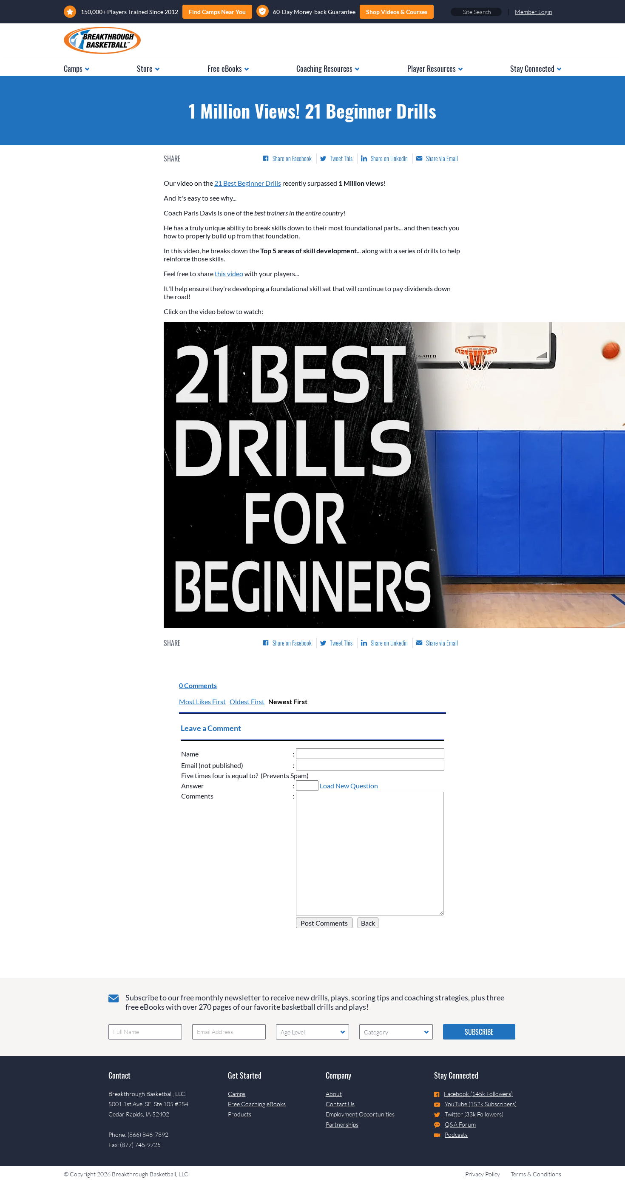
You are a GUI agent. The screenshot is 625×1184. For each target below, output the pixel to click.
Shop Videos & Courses (396, 11)
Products (239, 1114)
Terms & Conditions (536, 1174)
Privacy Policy (482, 1174)
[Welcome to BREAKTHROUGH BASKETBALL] (102, 40)
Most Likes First (202, 701)
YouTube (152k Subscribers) (481, 1104)
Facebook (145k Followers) (478, 1093)
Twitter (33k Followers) (474, 1114)
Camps (236, 1093)
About (334, 1093)
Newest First (287, 701)
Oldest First (247, 701)
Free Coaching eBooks (257, 1104)
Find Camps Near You (217, 11)
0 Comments (198, 685)
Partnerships (342, 1124)
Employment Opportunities (360, 1114)
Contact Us (340, 1104)
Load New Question (349, 786)
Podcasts (456, 1134)
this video (229, 273)
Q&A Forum (460, 1124)
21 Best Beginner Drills (247, 183)
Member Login (533, 11)
